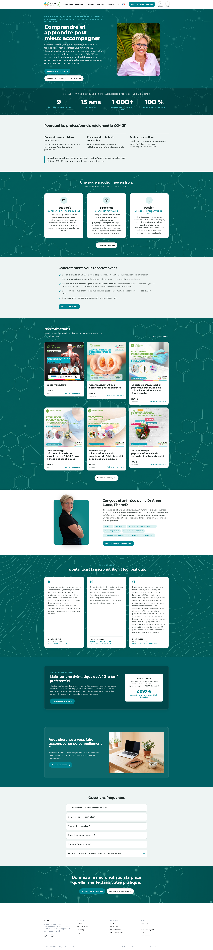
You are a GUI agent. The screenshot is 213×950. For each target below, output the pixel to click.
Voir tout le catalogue (106, 478)
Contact (110, 4)
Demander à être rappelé (120, 891)
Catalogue (81, 923)
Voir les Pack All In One (62, 701)
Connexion (113, 923)
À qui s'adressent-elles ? (79, 826)
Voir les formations (107, 245)
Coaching (90, 4)
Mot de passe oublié (116, 933)
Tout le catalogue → (160, 336)
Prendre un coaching (61, 765)
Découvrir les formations (142, 4)
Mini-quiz (79, 4)
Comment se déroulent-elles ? (81, 817)
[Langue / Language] (124, 4)
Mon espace (113, 927)
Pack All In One (82, 927)
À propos (100, 4)
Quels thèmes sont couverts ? (81, 835)
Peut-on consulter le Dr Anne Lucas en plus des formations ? (95, 853)
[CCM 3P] (52, 4)
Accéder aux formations (57, 71)
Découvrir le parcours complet (118, 543)
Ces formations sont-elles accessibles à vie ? (88, 808)
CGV (142, 933)
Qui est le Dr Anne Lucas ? (79, 844)
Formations (68, 4)
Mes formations (115, 930)
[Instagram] (46, 936)
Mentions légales (147, 930)
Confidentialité (146, 936)
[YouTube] (52, 936)
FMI (117, 4)
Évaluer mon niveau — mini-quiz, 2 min (64, 78)
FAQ (78, 933)
